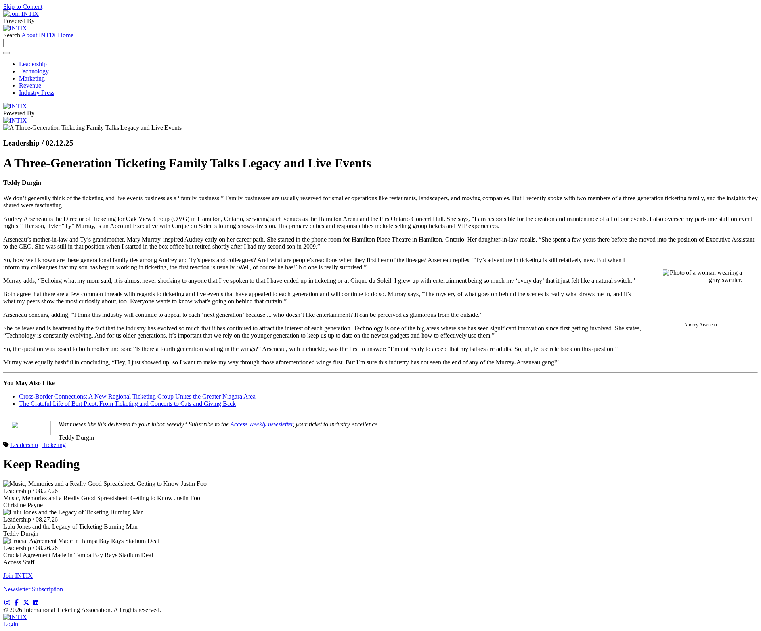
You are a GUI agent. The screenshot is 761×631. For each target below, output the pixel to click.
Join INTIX (18, 575)
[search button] (6, 53)
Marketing (32, 78)
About (29, 35)
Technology (34, 71)
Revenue (30, 85)
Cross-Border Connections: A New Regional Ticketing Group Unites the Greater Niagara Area (137, 396)
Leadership (33, 64)
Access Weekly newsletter (261, 424)
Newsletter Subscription (33, 589)
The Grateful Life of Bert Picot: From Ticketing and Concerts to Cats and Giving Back (127, 403)
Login (10, 624)
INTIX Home (56, 35)
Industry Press (36, 92)
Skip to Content (22, 6)
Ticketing (54, 444)
